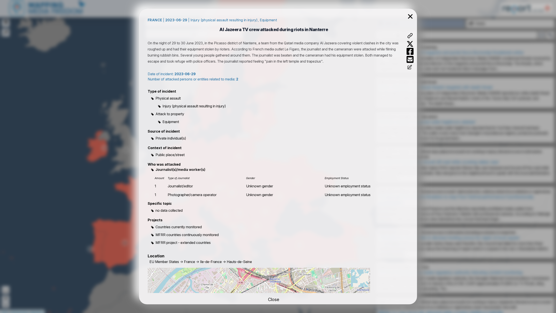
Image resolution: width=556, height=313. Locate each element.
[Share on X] (410, 43)
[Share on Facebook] (410, 51)
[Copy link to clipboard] (410, 35)
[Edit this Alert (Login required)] (410, 67)
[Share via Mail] (410, 59)
